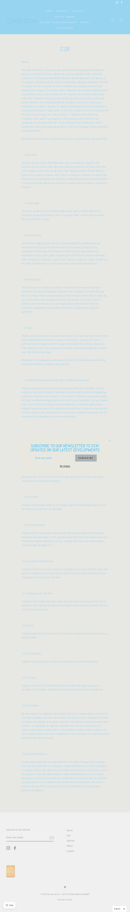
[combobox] (119, 909)
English (117, 908)
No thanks (65, 466)
